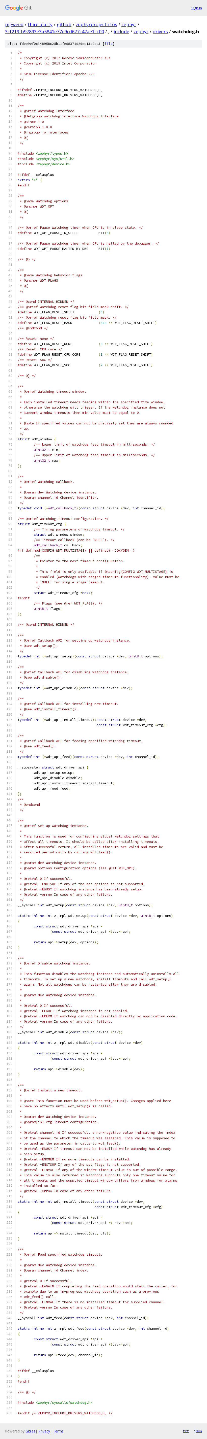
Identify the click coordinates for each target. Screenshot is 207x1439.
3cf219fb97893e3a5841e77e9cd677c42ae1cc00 (54, 31)
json (198, 1431)
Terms (58, 1431)
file (109, 44)
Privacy (44, 1431)
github (64, 24)
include (121, 31)
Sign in (196, 8)
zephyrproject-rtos (96, 24)
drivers (160, 31)
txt (186, 1431)
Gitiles (30, 1431)
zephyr (128, 24)
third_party (40, 24)
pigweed (14, 24)
